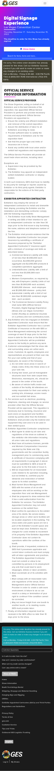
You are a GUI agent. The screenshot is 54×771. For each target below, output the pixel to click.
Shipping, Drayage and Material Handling (19, 691)
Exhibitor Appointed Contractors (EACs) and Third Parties (26, 703)
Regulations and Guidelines (13, 706)
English (9, 742)
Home (4, 680)
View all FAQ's (10, 674)
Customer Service (9, 725)
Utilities (5, 699)
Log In (5, 762)
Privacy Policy (8, 713)
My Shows (15, 762)
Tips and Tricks (8, 729)
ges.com (5, 721)
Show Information (9, 683)
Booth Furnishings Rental (12, 687)
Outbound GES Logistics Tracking (16, 732)
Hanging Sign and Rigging (13, 695)
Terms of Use (7, 717)
